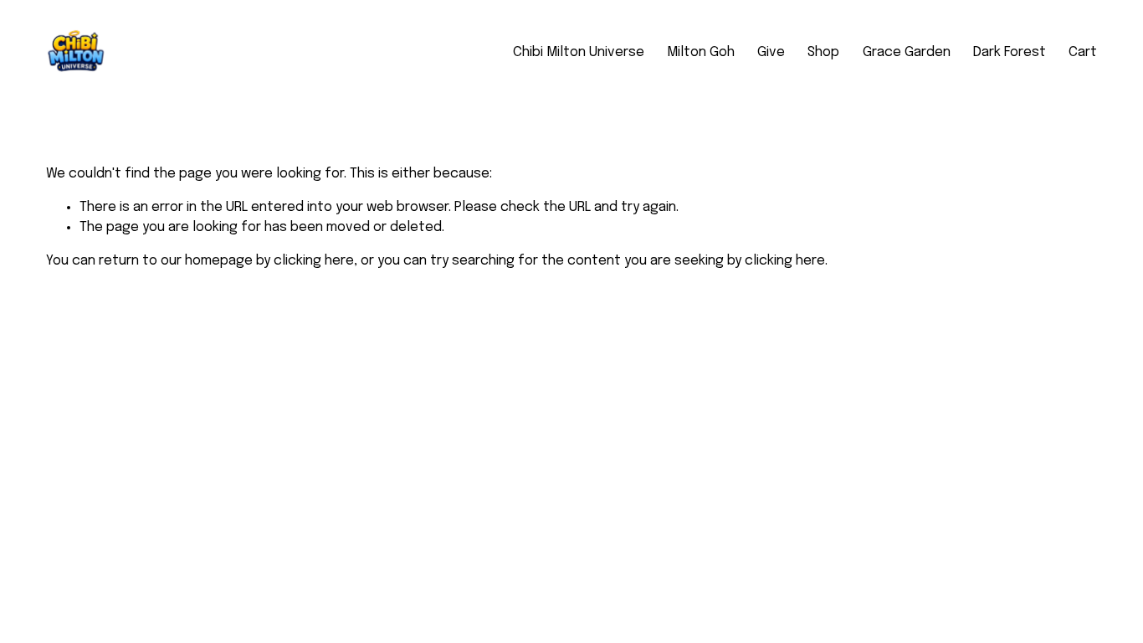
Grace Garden (907, 52)
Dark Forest (1009, 52)
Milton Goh (701, 52)
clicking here (314, 261)
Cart (1083, 52)
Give (771, 52)
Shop (823, 52)
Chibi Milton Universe (578, 52)
